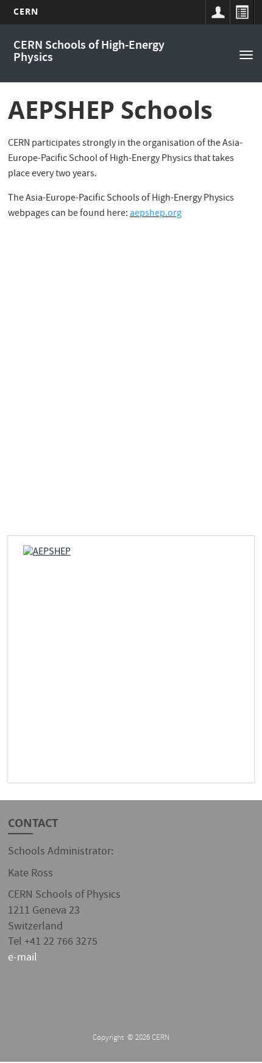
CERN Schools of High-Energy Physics (89, 52)
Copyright (109, 1038)
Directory (242, 12)
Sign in (217, 12)
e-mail (22, 958)
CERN (25, 11)
